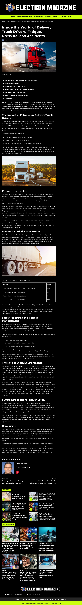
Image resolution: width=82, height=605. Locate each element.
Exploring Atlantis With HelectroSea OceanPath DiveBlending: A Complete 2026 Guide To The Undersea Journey (47, 534)
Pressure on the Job (11, 83)
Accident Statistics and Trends (15, 86)
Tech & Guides (38, 16)
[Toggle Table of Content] (3, 78)
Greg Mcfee (7, 40)
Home (13, 16)
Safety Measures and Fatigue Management (19, 89)
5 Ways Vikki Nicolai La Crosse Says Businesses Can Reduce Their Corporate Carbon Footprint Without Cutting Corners (33, 496)
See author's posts (24, 468)
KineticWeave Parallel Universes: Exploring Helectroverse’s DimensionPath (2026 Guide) (47, 561)
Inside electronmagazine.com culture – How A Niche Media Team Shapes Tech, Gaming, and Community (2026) (10, 561)
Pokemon (48, 16)
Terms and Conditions (38, 599)
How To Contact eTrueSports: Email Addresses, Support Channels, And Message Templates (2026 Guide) (33, 516)
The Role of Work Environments (15, 92)
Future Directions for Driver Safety (16, 95)
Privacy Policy (25, 599)
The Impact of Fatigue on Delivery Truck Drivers (21, 80)
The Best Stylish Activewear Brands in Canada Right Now (6, 496)
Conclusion (8, 98)
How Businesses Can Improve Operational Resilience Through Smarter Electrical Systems (6, 506)
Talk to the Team (66, 16)
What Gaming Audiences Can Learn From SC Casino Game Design (6, 516)
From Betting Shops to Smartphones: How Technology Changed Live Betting (33, 506)
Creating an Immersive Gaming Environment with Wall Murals (12, 481)
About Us (55, 16)
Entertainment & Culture (24, 16)
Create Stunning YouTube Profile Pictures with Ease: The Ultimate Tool (43, 481)
